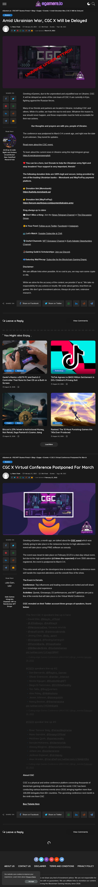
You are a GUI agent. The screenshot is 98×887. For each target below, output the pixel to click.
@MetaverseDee (37, 627)
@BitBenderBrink (37, 648)
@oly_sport (50, 635)
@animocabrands (55, 631)
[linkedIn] (23, 30)
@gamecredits (55, 738)
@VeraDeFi (51, 759)
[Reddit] (26, 30)
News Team (16, 27)
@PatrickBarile (36, 644)
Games (9, 370)
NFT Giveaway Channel (54, 241)
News (19, 423)
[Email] (31, 30)
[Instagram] (46, 859)
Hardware (20, 370)
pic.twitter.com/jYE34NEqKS (42, 705)
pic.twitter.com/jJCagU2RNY (42, 652)
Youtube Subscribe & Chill (50, 233)
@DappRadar (53, 644)
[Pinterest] (17, 30)
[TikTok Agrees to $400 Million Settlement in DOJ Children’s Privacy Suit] (73, 357)
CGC (64, 27)
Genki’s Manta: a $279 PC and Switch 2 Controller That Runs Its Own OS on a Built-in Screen (25, 380)
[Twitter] (14, 30)
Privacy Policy (31, 877)
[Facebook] (11, 30)
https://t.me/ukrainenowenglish (36, 155)
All (61, 27)
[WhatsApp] (20, 30)
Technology (59, 370)
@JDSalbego (35, 623)
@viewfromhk (36, 631)
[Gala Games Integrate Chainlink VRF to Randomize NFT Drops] (9, 587)
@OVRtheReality (61, 685)
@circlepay (56, 755)
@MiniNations (50, 693)
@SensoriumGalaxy (59, 746)
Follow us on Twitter (48, 226)
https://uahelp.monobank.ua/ (37, 192)
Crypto (9, 423)
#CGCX (30, 668)
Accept (31, 881)
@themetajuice (55, 701)
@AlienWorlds (58, 742)
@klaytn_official (50, 619)
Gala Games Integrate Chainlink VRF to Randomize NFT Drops (9, 601)
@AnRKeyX (50, 623)
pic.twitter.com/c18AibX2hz (73, 759)
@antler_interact (59, 676)
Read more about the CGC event (38, 145)
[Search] (92, 4)
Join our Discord (62, 252)
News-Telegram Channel (63, 215)
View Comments (80, 321)
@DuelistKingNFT (56, 680)
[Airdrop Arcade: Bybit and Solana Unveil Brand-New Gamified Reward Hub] (9, 140)
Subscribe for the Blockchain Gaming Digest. (66, 259)
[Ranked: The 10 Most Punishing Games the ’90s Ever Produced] (73, 409)
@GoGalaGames (57, 648)
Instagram (73, 226)
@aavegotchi (55, 697)
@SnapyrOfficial (56, 734)
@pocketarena (50, 750)
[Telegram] (29, 30)
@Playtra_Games (56, 672)
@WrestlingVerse (61, 730)
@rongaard (34, 639)
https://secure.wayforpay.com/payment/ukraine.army (48, 203)
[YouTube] (51, 859)
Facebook (62, 226)
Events (7, 15)
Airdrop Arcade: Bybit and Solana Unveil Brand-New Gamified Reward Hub (9, 155)
